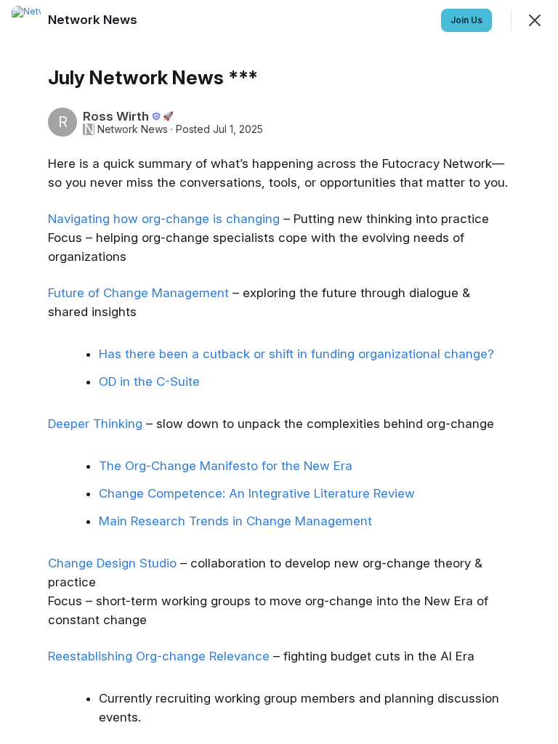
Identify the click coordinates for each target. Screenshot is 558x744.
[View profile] (26, 20)
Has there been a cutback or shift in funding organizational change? (296, 354)
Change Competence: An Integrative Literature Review (257, 493)
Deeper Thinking (95, 423)
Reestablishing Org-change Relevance (159, 656)
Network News (132, 129)
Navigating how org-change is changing (164, 218)
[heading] (94, 19)
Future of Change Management (138, 293)
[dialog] (279, 372)
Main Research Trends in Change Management (235, 521)
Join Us (466, 20)
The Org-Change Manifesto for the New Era (225, 465)
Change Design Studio (112, 563)
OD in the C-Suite (149, 381)
